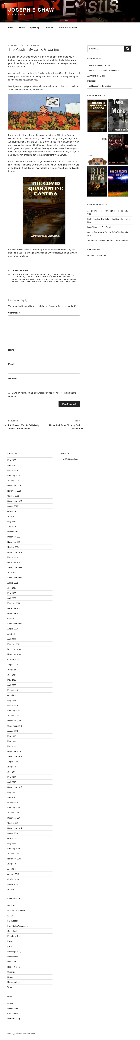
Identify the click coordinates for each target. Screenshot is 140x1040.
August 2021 (12, 628)
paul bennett (71, 279)
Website (12, 378)
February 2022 (13, 603)
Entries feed (12, 1008)
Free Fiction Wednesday (18, 926)
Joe (89, 210)
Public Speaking (14, 951)
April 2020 (11, 685)
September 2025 (14, 501)
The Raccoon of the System (99, 85)
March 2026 (12, 470)
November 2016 (14, 751)
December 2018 (14, 720)
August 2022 (12, 582)
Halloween (18, 277)
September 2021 (14, 623)
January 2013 (13, 874)
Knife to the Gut (53, 279)
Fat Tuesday (12, 920)
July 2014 (11, 838)
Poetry (10, 941)
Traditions (71, 281)
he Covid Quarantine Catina (35, 164)
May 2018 (11, 736)
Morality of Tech (14, 936)
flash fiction (59, 275)
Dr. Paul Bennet (42, 141)
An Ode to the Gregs (96, 75)
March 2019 (12, 705)
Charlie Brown (20, 275)
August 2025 (12, 506)
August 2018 (12, 731)
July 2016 (11, 766)
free (70, 275)
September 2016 (14, 756)
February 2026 (13, 475)
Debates (11, 905)
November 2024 (14, 541)
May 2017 (11, 741)
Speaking (34, 27)
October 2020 (13, 659)
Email (11, 364)
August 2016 (12, 761)
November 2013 (14, 858)
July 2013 (11, 863)
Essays (10, 915)
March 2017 (12, 746)
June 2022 (12, 587)
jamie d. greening (52, 277)
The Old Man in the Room (98, 65)
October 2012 (13, 879)
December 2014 (14, 817)
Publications (12, 956)
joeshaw (35, 45)
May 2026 (11, 460)
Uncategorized (20, 271)
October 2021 (13, 618)
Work (9, 987)
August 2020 (12, 664)
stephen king (34, 281)
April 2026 (11, 465)
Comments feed (14, 1013)
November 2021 (14, 613)
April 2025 (11, 526)
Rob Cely (24, 141)
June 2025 (12, 516)
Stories (10, 977)
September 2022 (14, 577)
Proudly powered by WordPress (21, 1033)
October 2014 (13, 822)
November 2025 (14, 490)
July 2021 (11, 633)
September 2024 (14, 552)
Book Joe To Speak (68, 27)
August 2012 (12, 884)
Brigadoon (91, 80)
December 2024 (14, 536)
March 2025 (12, 531)
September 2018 (14, 725)
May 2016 (11, 777)
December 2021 (14, 608)
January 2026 (13, 480)
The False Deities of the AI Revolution (103, 70)
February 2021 (13, 644)
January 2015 (13, 812)
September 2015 (14, 787)
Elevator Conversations (17, 910)
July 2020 (11, 669)
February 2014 (13, 848)
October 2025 (13, 495)
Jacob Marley (33, 277)
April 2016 (11, 782)
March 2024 (12, 557)
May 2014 (11, 843)
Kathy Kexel (64, 138)
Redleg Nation (13, 966)
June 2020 (12, 674)
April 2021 (11, 639)
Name (12, 349)
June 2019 (12, 695)
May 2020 (11, 679)
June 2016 (12, 771)
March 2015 (12, 802)
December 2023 (14, 562)
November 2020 (14, 654)
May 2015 (11, 792)
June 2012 (12, 889)
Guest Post (12, 931)
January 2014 (13, 853)
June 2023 (12, 572)
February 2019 (13, 710)
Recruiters (11, 961)
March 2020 (12, 690)
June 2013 (12, 869)
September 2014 (14, 828)
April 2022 (11, 598)
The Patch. (38, 89)
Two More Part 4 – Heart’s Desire (113, 240)
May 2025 (11, 521)
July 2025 (11, 511)
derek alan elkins (40, 275)
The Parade (107, 227)
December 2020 (14, 649)
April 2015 (11, 797)
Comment (14, 312)
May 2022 (11, 593)
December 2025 (14, 485)
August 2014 (12, 833)
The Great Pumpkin (53, 281)
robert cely (19, 281)
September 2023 (14, 567)
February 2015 (13, 807)
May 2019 (11, 700)
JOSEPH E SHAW (31, 9)
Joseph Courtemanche (27, 138)
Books (22, 27)
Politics (10, 946)
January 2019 (13, 715)
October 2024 (13, 547)
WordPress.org (13, 1018)
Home (11, 27)
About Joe (49, 27)
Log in (10, 1003)
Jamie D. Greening (48, 138)
